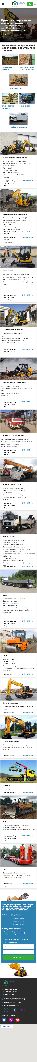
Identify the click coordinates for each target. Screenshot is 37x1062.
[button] (13, 35)
